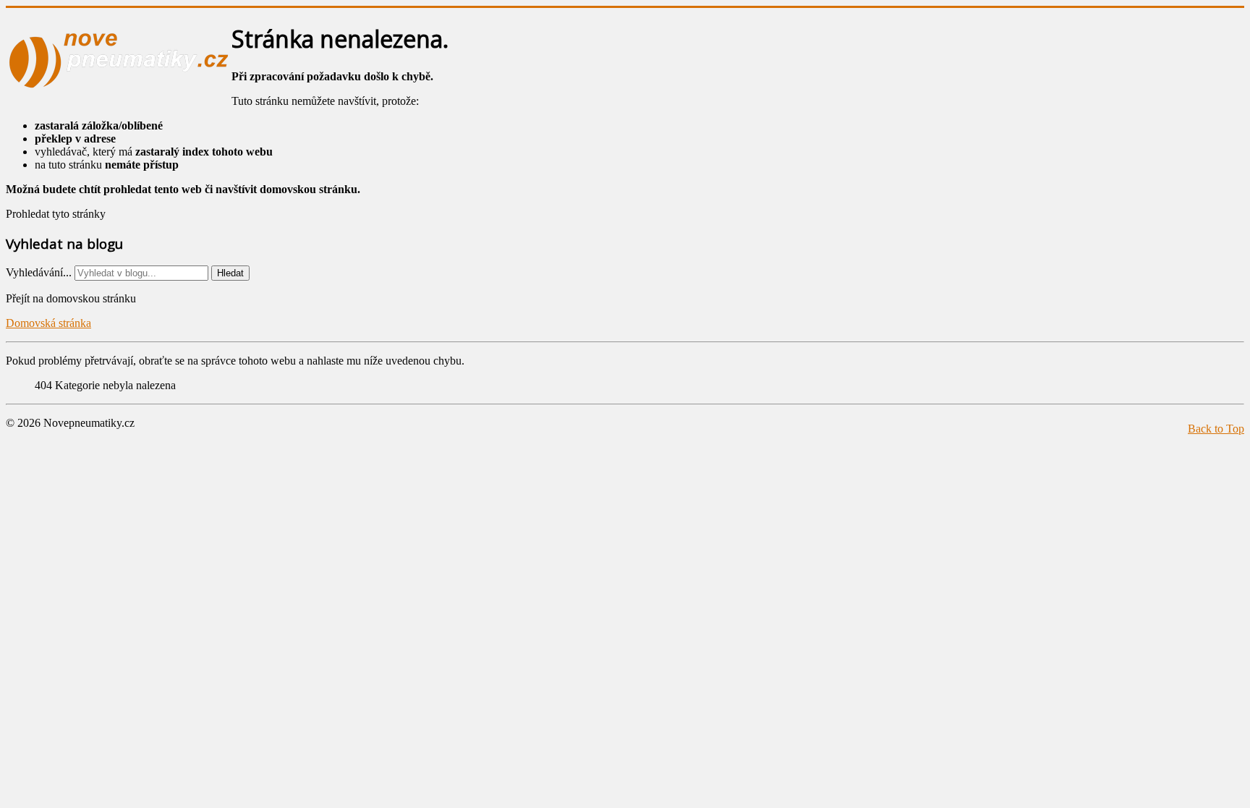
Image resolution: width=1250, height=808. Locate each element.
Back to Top (1216, 428)
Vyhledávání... (39, 272)
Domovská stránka (48, 323)
